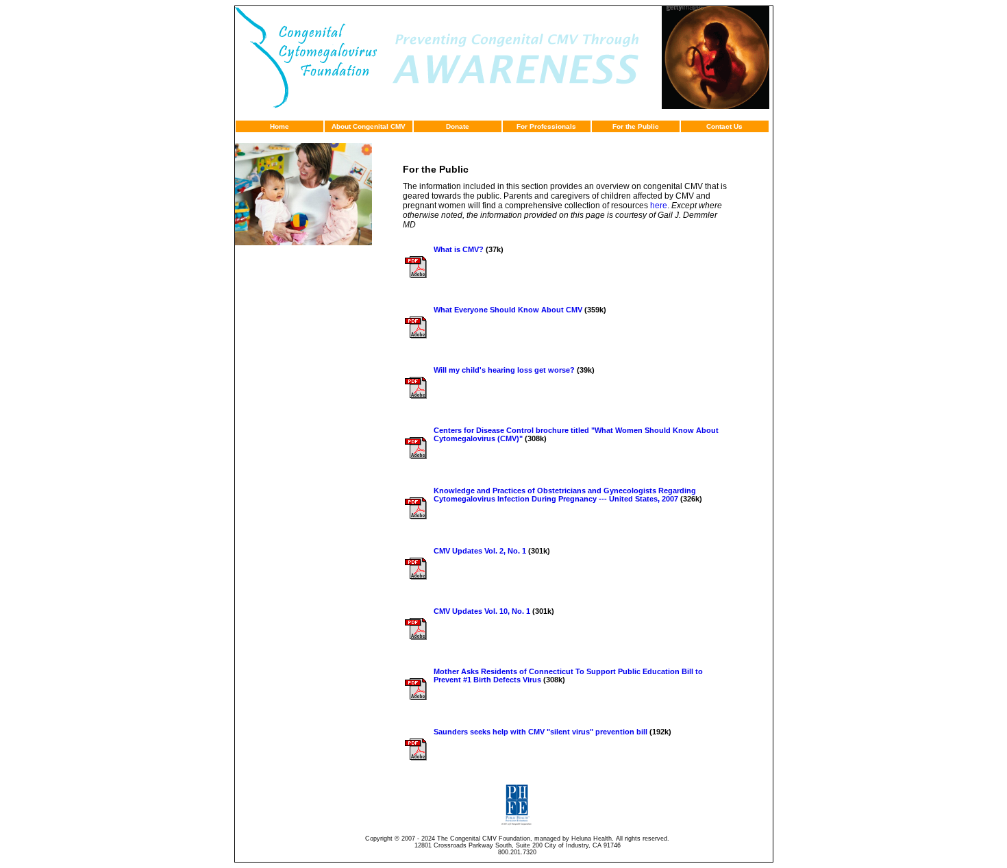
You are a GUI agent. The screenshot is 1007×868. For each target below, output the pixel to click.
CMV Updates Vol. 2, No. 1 (480, 551)
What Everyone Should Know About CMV (508, 310)
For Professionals (546, 126)
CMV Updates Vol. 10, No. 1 (482, 611)
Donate (457, 126)
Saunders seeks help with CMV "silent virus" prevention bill (540, 732)
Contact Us (724, 126)
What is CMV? (459, 249)
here (658, 205)
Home (279, 126)
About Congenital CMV (369, 126)
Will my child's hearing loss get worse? (504, 370)
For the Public (635, 126)
